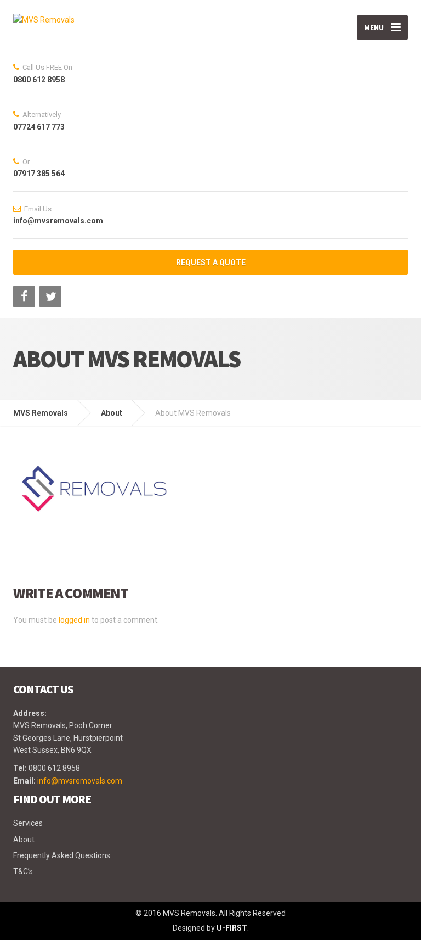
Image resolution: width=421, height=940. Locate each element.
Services (28, 823)
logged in (74, 620)
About (24, 839)
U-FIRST (232, 928)
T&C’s (23, 871)
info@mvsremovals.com (79, 780)
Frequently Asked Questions (61, 855)
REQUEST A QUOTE (211, 262)
